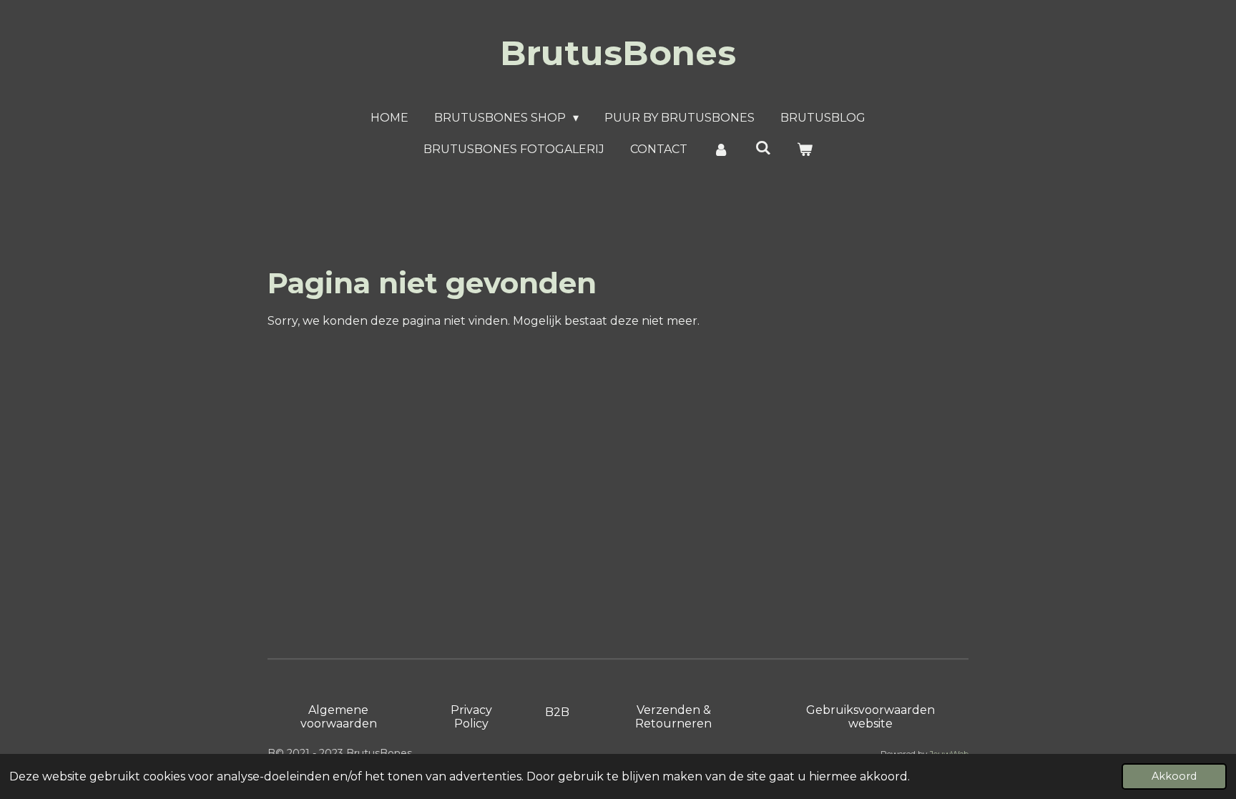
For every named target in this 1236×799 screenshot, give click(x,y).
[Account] (721, 149)
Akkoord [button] (1174, 776)
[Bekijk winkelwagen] (805, 149)
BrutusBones (618, 53)
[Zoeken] (762, 147)
